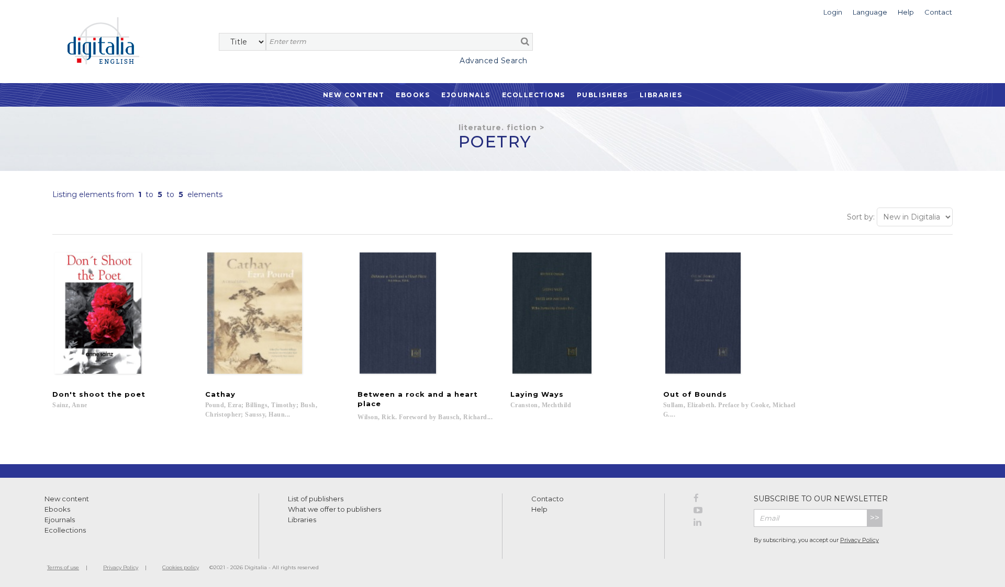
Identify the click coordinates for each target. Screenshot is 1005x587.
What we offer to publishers (334, 509)
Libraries (661, 95)
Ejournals (465, 95)
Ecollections (533, 95)
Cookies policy (180, 567)
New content (66, 498)
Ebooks (413, 95)
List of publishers (315, 498)
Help (539, 509)
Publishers (602, 95)
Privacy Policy (859, 540)
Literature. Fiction (498, 127)
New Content (354, 95)
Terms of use (63, 567)
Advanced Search (494, 60)
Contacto (547, 498)
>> (874, 518)
